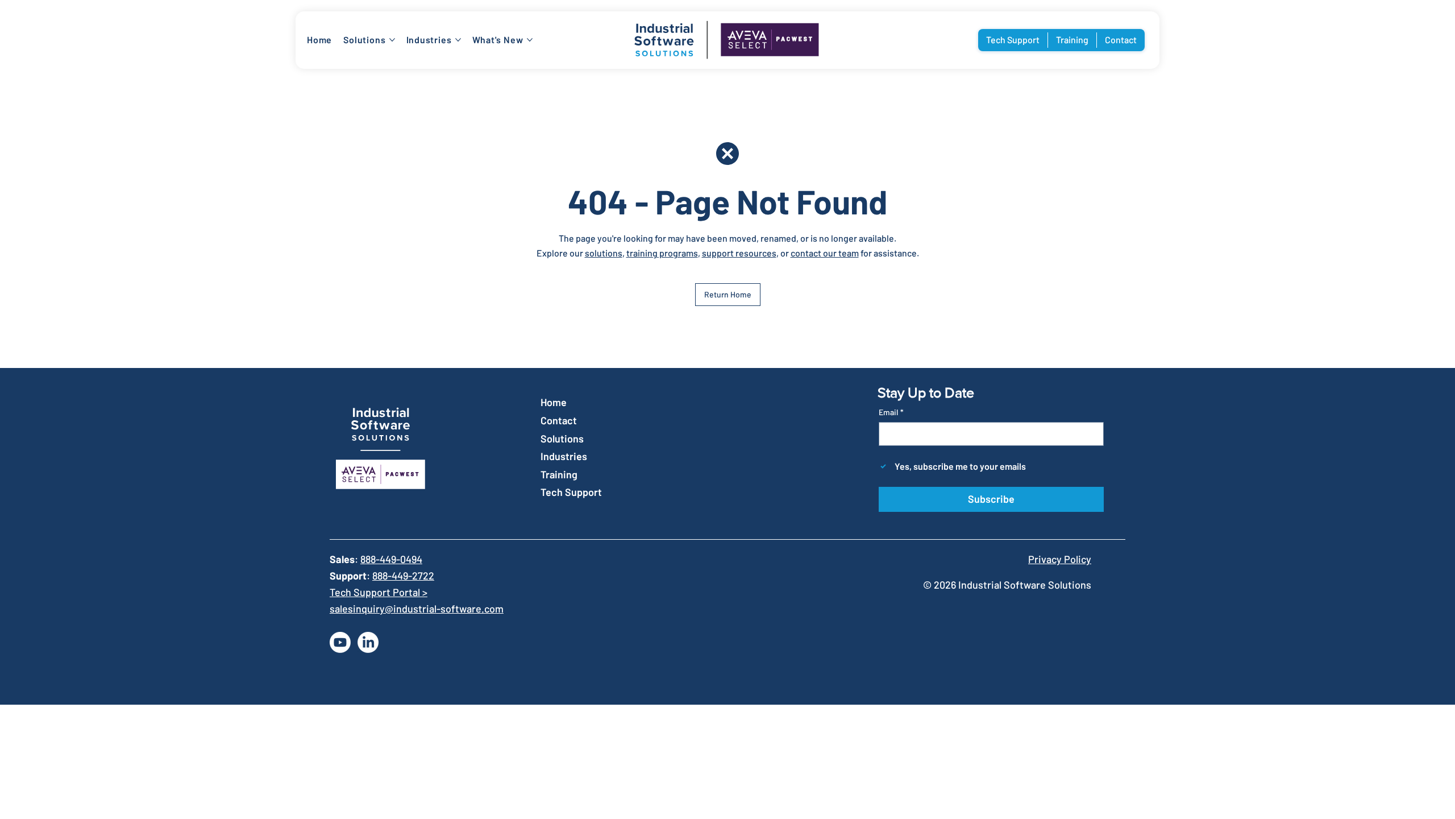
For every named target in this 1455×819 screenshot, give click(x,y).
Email (891, 412)
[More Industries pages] (458, 40)
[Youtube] (340, 642)
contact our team (825, 252)
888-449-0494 (391, 559)
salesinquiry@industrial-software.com (417, 608)
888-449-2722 (403, 575)
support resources (739, 252)
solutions (603, 252)
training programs (662, 252)
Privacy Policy (1059, 559)
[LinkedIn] (368, 642)
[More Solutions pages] (392, 40)
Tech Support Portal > (378, 592)
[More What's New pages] (530, 40)
